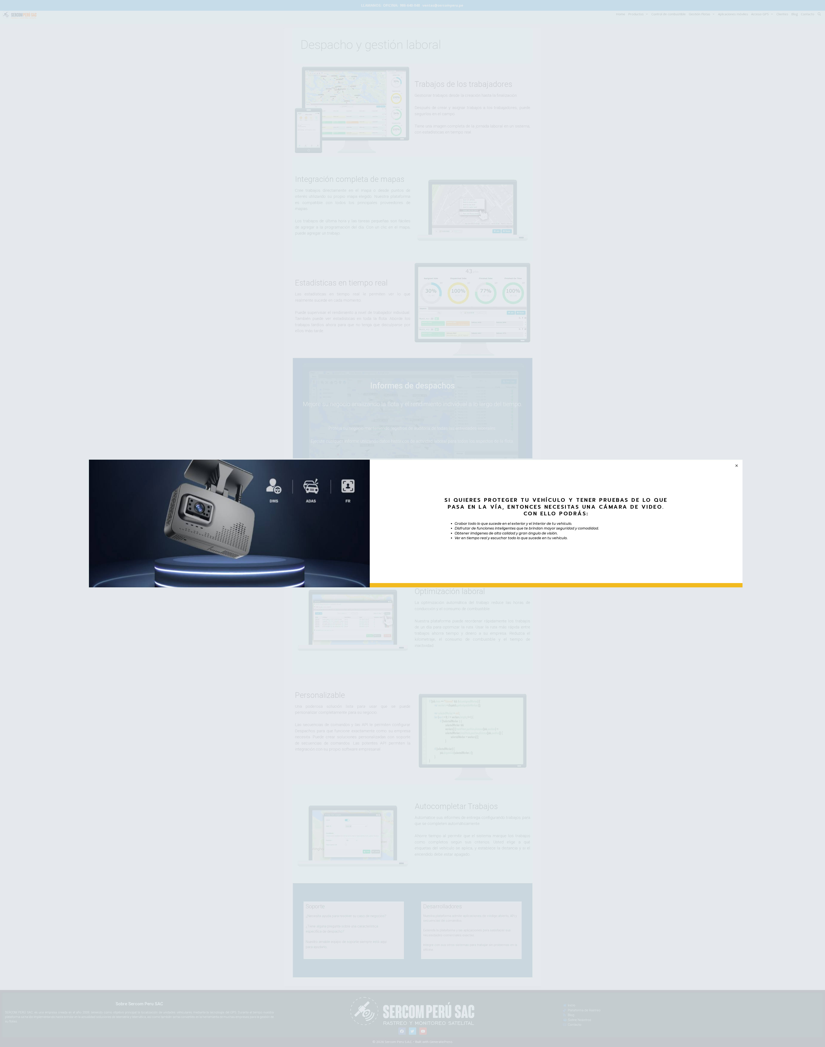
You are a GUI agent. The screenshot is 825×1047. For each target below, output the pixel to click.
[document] (412, 523)
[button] (736, 465)
